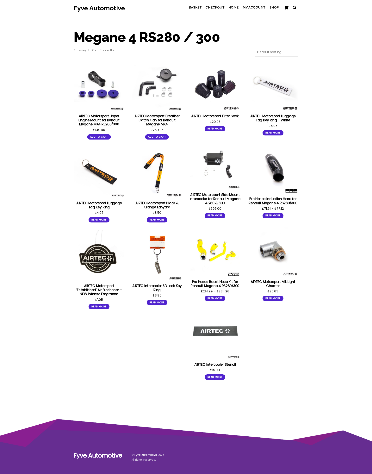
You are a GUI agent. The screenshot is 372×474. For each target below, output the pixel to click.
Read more (215, 128)
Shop (274, 7)
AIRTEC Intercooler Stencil (215, 364)
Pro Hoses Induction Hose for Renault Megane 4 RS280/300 (273, 200)
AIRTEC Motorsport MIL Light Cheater (273, 283)
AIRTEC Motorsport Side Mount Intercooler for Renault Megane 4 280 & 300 (215, 198)
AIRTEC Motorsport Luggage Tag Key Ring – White (273, 118)
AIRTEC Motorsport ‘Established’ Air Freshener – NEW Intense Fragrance (99, 289)
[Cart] (286, 7)
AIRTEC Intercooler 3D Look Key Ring (157, 287)
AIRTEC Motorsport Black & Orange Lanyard (156, 205)
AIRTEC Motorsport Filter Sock (215, 116)
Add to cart (99, 136)
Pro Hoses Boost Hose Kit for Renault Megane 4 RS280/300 (215, 283)
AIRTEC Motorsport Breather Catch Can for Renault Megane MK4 (156, 120)
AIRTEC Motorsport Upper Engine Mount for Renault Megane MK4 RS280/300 (99, 120)
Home (233, 7)
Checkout (215, 7)
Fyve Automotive (145, 455)
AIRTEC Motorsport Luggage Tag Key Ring (99, 205)
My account (254, 7)
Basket (195, 7)
